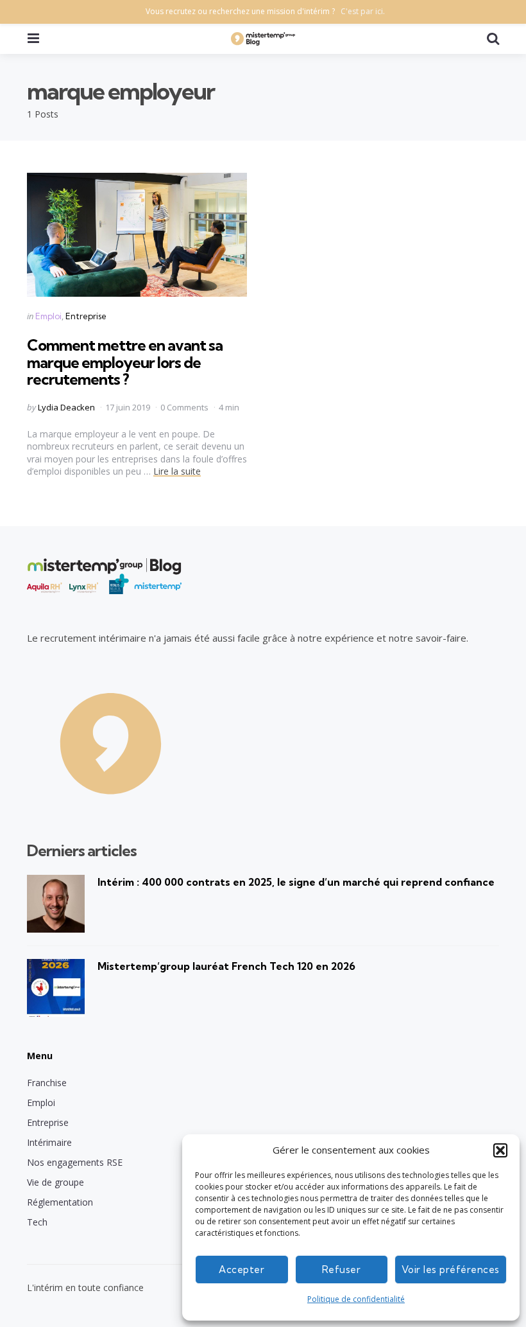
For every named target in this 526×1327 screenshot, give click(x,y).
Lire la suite (177, 471)
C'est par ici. (363, 11)
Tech (37, 1222)
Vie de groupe (55, 1182)
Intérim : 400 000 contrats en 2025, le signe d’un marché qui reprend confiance (296, 881)
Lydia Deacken (66, 407)
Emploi (48, 316)
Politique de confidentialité (356, 1299)
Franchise (47, 1083)
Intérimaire (49, 1142)
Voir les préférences (451, 1269)
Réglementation (60, 1202)
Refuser (341, 1269)
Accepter (241, 1269)
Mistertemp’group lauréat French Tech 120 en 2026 (226, 966)
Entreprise (85, 316)
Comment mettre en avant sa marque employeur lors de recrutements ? (125, 362)
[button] (500, 1150)
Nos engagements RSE (75, 1162)
